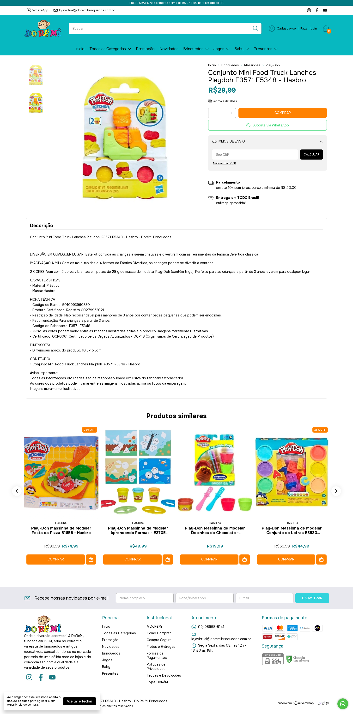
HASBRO (61, 523)
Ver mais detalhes (224, 101)
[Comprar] (91, 559)
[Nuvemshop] (296, 704)
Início (80, 48)
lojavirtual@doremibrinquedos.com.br (87, 10)
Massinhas (252, 65)
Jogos (218, 48)
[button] (267, 125)
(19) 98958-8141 (211, 627)
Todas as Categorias (107, 48)
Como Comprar (159, 633)
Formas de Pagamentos (157, 655)
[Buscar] (255, 28)
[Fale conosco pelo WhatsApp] (342, 703)
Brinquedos (193, 48)
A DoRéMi (154, 626)
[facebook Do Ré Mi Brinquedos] (317, 10)
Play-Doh (273, 65)
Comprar (56, 559)
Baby (238, 48)
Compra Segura (159, 640)
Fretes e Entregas (161, 646)
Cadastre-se (286, 28)
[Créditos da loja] (321, 703)
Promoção (145, 48)
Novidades (168, 48)
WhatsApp (40, 10)
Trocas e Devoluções (164, 675)
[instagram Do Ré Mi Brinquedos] (309, 10)
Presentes (263, 48)
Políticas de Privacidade (156, 666)
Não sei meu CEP (224, 163)
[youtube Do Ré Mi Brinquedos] (325, 10)
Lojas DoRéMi (158, 682)
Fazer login (308, 28)
